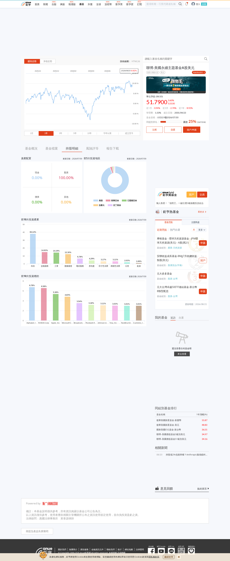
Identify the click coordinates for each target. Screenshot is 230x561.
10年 (89, 133)
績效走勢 (32, 61)
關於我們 (62, 549)
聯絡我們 (111, 549)
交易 (202, 194)
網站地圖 (129, 549)
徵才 (120, 549)
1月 (31, 133)
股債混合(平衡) (175, 265)
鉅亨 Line (171, 551)
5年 (75, 133)
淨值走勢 (47, 61)
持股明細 (72, 148)
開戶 (191, 194)
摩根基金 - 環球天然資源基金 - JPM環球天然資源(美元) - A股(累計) (177, 240)
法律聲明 (140, 549)
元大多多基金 (164, 273)
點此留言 (202, 488)
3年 (60, 133)
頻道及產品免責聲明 (37, 531)
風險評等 (92, 148)
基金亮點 (168, 222)
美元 (162, 72)
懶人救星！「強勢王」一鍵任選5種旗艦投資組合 (180, 203)
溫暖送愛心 (191, 551)
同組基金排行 (198, 72)
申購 (202, 243)
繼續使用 (168, 556)
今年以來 (107, 133)
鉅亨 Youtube (161, 551)
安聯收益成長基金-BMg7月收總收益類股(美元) (177, 258)
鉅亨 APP (181, 551)
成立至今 (129, 133)
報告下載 (112, 148)
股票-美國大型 (152, 72)
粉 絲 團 (151, 551)
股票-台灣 (172, 278)
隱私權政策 (154, 556)
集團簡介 (73, 549)
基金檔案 (51, 148)
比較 (154, 129)
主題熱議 (195, 222)
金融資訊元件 (97, 549)
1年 (46, 133)
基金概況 (31, 148)
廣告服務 (84, 549)
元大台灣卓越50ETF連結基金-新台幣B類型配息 (177, 289)
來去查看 (182, 353)
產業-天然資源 (175, 247)
